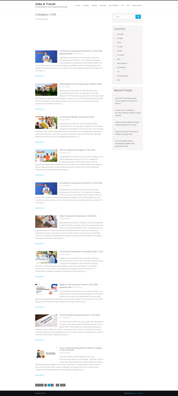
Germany (103, 5)
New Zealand (113, 5)
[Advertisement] (69, 36)
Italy (118, 59)
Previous (39, 385)
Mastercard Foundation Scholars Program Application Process (127, 123)
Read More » (39, 76)
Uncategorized (122, 76)
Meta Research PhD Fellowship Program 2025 (81, 84)
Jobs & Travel (45, 4)
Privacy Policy (137, 5)
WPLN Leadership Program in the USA (77, 150)
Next (63, 385)
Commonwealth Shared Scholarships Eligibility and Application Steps (124, 143)
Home (77, 5)
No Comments (77, 54)
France (119, 51)
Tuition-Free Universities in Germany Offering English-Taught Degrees (128, 112)
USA (127, 5)
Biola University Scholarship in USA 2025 (78, 216)
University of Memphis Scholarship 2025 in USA (81, 251)
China (119, 42)
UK (122, 5)
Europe (120, 47)
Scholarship (121, 67)
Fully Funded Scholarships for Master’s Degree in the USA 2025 (81, 349)
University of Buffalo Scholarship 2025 (77, 117)
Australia (86, 5)
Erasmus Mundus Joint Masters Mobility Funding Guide (126, 133)
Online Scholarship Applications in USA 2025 (80, 315)
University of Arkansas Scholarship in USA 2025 (81, 51)
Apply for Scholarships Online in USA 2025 (79, 284)
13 (57, 385)
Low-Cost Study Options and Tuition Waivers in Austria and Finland (126, 100)
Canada (94, 5)
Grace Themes (137, 393)
